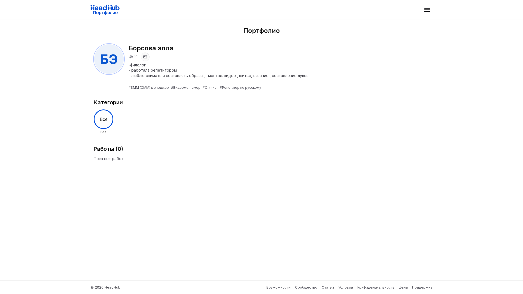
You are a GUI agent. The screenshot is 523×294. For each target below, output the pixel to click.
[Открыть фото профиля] (109, 59)
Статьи (328, 287)
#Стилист (210, 87)
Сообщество (306, 287)
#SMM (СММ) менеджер (149, 87)
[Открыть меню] (427, 9)
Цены (403, 287)
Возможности (278, 287)
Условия (345, 287)
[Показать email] (145, 57)
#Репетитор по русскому (240, 87)
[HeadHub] (104, 9)
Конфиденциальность (375, 287)
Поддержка (422, 287)
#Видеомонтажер (185, 87)
